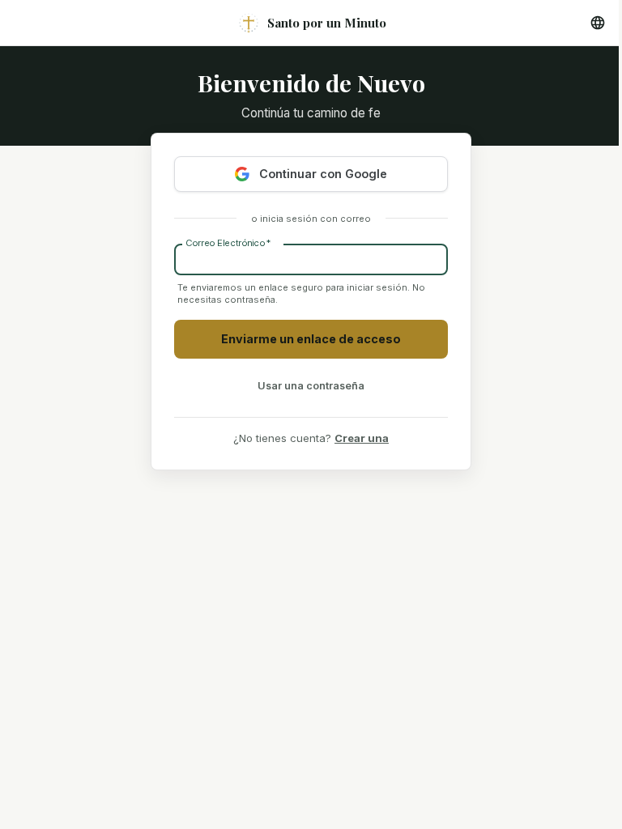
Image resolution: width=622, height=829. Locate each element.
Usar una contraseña (311, 386)
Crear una (361, 438)
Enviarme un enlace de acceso (311, 339)
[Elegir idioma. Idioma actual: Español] (598, 23)
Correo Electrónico (228, 243)
